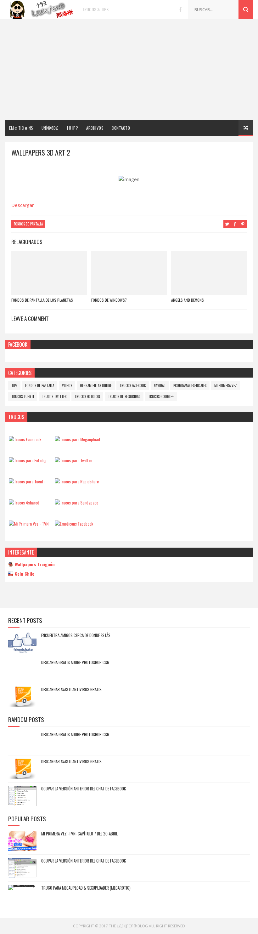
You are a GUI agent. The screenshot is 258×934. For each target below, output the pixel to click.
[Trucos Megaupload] (77, 439)
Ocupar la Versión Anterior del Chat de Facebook (83, 788)
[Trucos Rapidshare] (77, 481)
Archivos (95, 128)
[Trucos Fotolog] (28, 460)
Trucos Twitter (54, 396)
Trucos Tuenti (22, 396)
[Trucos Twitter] (73, 460)
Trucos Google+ (161, 396)
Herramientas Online (96, 385)
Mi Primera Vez (225, 385)
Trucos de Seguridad (124, 396)
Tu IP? (72, 128)
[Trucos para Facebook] (25, 439)
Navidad (159, 385)
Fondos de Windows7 (109, 300)
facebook (180, 9)
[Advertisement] (129, 70)
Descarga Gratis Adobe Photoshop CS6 (75, 662)
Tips (14, 385)
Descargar (22, 205)
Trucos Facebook (133, 385)
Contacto (121, 128)
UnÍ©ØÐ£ (50, 128)
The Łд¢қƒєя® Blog (128, 926)
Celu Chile (24, 573)
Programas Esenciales (189, 385)
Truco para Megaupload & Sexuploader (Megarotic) (86, 888)
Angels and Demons (187, 300)
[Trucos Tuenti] (26, 481)
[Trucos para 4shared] (24, 502)
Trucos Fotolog (87, 396)
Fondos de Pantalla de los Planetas (42, 300)
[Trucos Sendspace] (76, 502)
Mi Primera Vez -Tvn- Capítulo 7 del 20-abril (79, 833)
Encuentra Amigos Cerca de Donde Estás (75, 635)
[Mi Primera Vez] (28, 523)
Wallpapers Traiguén (35, 564)
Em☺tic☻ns (21, 128)
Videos (67, 385)
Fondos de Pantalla (28, 223)
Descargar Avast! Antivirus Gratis (71, 689)
